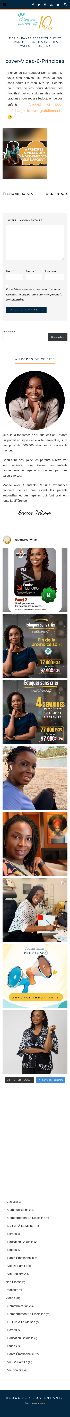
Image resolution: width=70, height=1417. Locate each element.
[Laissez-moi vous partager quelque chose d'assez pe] (35, 646)
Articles (11, 1201)
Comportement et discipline (26, 1218)
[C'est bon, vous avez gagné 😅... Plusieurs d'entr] (35, 1042)
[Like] (47, 194)
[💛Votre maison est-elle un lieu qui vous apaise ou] (35, 778)
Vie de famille (17, 1266)
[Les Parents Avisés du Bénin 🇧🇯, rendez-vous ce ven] (35, 580)
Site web (50, 271)
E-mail (30, 271)
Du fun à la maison (21, 1225)
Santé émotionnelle (20, 1258)
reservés (40, 1403)
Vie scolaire (15, 1274)
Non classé (13, 1282)
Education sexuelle (20, 1242)
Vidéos (10, 1298)
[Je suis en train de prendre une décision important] (35, 844)
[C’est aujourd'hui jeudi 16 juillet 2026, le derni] (35, 976)
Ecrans (12, 1234)
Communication (18, 1209)
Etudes (12, 1250)
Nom (10, 271)
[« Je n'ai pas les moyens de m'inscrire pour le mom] (35, 712)
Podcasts (12, 1290)
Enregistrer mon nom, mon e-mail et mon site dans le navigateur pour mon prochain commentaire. (34, 294)
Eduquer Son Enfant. (36, 1397)
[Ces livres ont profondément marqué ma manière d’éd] (35, 910)
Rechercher (9, 331)
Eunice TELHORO (22, 193)
